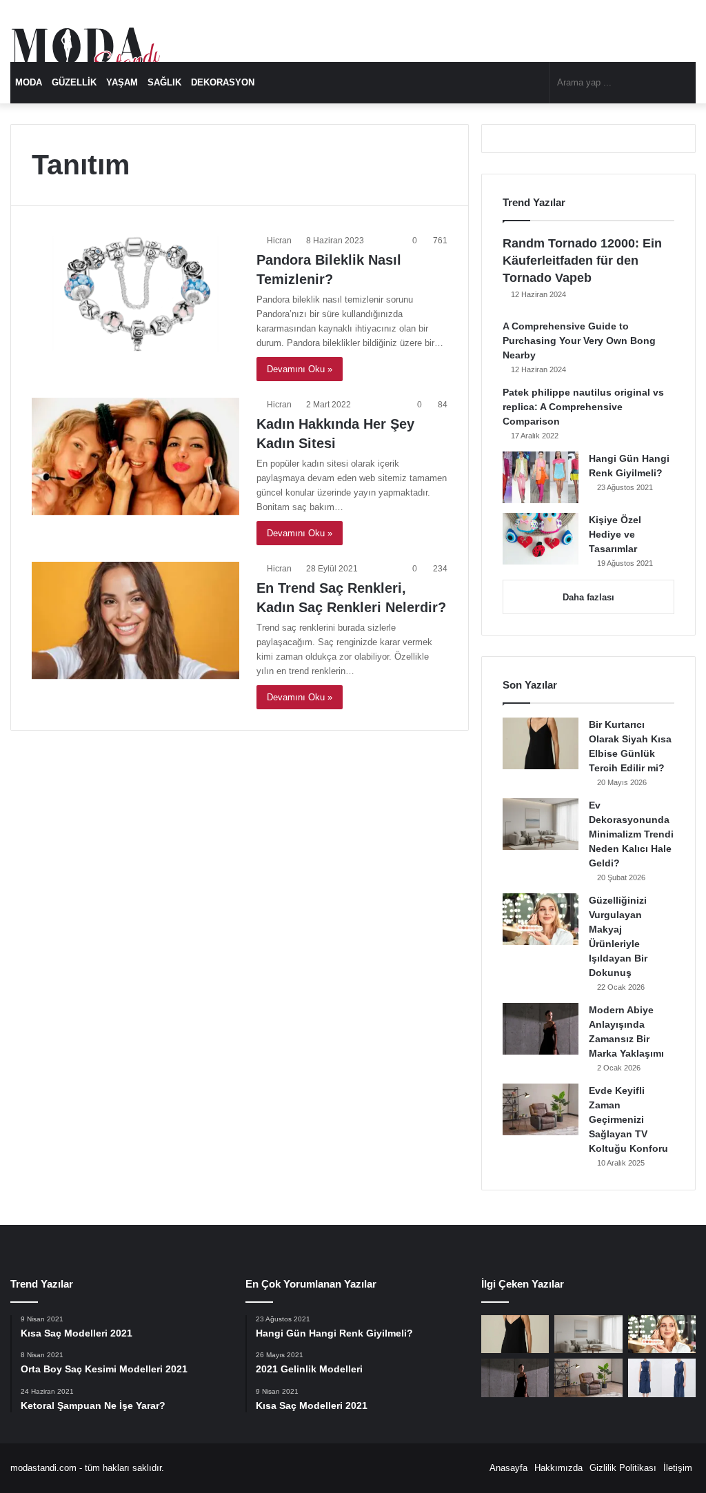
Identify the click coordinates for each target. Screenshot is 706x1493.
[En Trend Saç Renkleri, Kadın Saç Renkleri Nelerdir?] (135, 620)
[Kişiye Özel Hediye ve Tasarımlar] (540, 539)
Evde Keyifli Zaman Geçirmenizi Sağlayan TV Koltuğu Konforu (628, 1119)
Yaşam (122, 82)
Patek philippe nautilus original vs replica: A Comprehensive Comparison (583, 407)
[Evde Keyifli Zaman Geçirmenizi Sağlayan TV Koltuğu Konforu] (540, 1109)
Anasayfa (508, 1468)
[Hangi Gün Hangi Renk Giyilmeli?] (540, 477)
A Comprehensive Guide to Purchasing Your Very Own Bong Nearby (579, 340)
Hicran (279, 240)
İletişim (677, 1468)
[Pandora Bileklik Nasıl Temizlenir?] (135, 292)
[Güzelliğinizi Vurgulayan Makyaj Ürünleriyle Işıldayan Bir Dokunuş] (540, 919)
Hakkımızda (558, 1468)
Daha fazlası (588, 597)
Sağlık (164, 82)
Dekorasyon (222, 82)
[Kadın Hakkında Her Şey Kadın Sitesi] (135, 456)
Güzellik (74, 82)
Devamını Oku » (299, 369)
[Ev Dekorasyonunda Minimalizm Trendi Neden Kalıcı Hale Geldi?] (540, 824)
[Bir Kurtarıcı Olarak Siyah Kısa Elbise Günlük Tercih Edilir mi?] (540, 743)
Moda (28, 82)
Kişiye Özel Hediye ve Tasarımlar (615, 534)
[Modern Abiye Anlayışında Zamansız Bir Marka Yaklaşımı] (540, 1029)
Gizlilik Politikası (622, 1468)
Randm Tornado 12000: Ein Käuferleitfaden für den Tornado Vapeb (582, 260)
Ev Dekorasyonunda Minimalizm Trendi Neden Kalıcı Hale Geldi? (631, 834)
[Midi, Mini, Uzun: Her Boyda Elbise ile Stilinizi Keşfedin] (662, 1378)
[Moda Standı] (86, 55)
